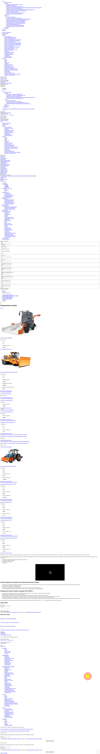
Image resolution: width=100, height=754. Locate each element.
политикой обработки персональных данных (90, 387)
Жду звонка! (91, 383)
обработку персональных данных (88, 386)
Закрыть (96, 1)
